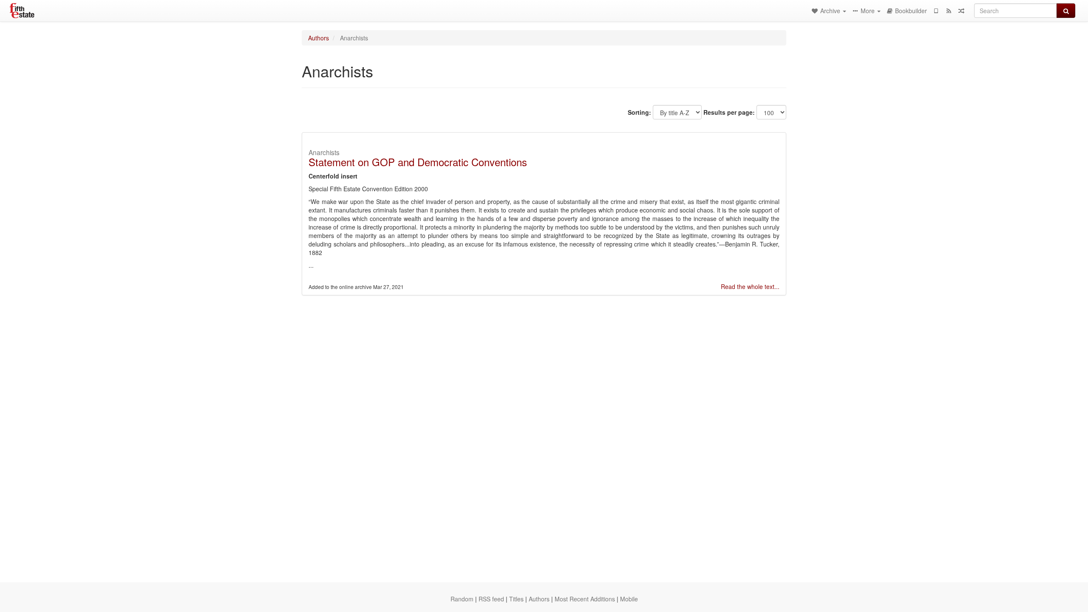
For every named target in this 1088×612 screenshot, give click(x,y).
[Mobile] (935, 10)
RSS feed (491, 599)
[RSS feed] (948, 10)
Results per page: (729, 112)
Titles (516, 599)
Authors (318, 38)
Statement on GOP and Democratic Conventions (418, 161)
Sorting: (639, 112)
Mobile (629, 599)
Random (461, 599)
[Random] (961, 10)
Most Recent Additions (585, 599)
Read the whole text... (750, 286)
